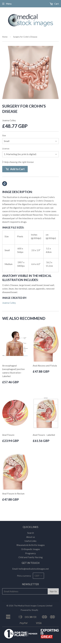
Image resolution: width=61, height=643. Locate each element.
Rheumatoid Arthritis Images (30, 545)
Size (4, 135)
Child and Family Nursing (30, 557)
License (5, 148)
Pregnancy (30, 553)
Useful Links (30, 541)
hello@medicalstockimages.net (34, 568)
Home (4, 37)
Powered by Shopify (29, 610)
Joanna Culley (9, 302)
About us (30, 537)
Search (30, 532)
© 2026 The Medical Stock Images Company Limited (29, 605)
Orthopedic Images (30, 549)
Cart (56, 3)
